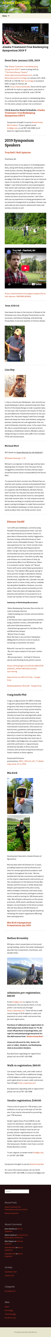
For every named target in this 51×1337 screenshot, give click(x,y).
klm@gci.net (12, 128)
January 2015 (9, 1275)
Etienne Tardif (15, 521)
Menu (4, 16)
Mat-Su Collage (27, 81)
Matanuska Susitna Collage (16, 78)
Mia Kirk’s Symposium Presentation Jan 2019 (19, 924)
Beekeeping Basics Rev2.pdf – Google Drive (24, 686)
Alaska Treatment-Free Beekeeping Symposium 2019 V (25, 113)
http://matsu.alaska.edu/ (20, 86)
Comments (10, 1314)
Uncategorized (10, 1291)
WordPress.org (10, 1318)
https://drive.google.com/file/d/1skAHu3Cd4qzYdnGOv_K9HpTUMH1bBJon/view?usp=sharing (25, 668)
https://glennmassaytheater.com (18, 75)
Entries (9, 1310)
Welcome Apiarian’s (12, 1213)
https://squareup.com (16, 1010)
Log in (7, 1307)
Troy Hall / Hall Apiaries (18, 152)
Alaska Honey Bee (34, 1036)
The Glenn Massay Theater (16, 72)
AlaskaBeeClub (10, 1247)
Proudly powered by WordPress (25, 1332)
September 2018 (11, 1272)
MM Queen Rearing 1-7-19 (15, 458)
